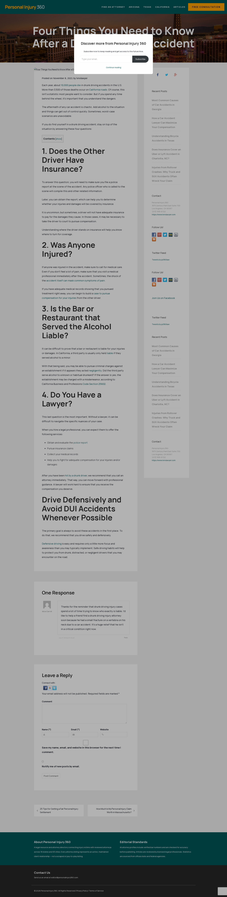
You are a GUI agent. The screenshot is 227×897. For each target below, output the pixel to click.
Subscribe (140, 59)
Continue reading (113, 67)
